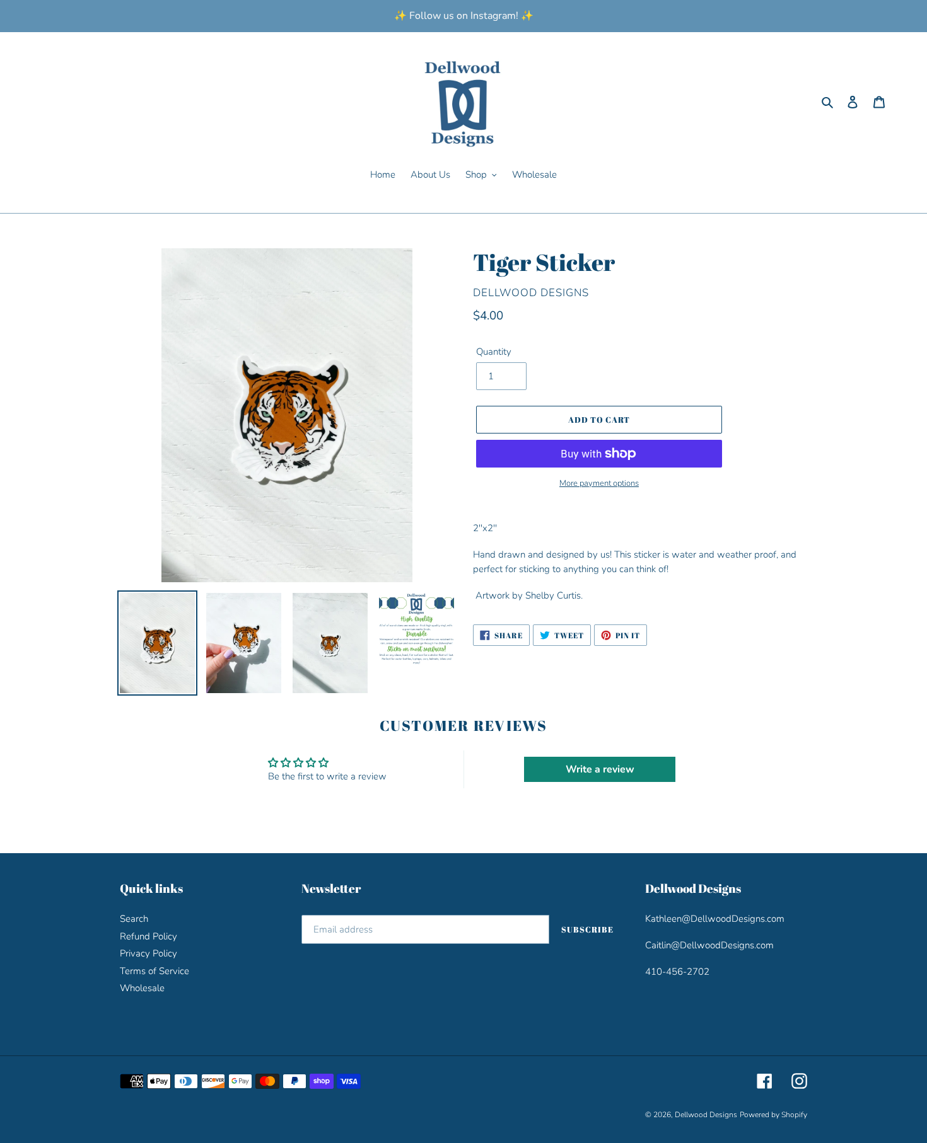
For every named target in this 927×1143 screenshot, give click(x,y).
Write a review (600, 769)
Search (134, 918)
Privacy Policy (148, 953)
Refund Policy (148, 936)
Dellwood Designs (706, 1115)
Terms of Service (154, 971)
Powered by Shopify (773, 1115)
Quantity (493, 351)
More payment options (599, 483)
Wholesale (142, 988)
